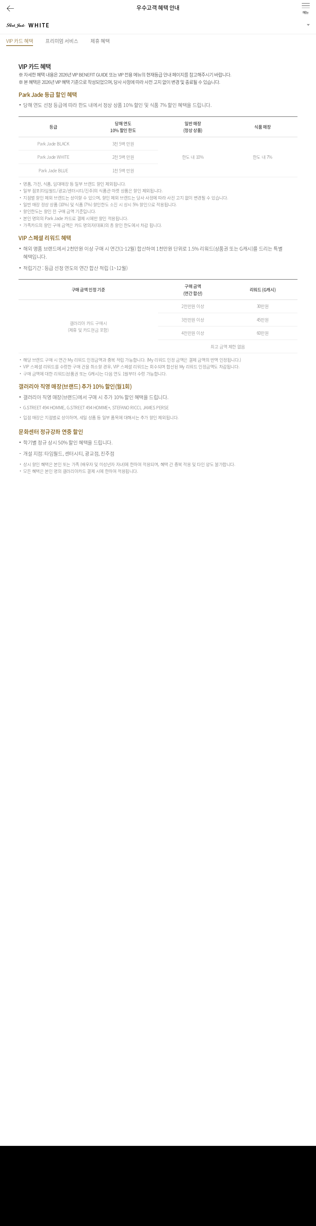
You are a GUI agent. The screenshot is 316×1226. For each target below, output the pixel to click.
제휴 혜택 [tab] (100, 40)
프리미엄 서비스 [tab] (61, 40)
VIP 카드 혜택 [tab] (19, 41)
